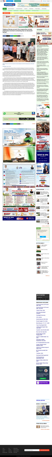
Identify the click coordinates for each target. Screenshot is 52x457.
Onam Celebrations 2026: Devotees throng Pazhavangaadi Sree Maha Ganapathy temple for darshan (42, 90)
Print (22, 36)
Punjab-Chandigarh (11, 8)
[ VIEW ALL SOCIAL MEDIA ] (45, 429)
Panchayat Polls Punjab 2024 (42, 355)
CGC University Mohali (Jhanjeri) (40, 313)
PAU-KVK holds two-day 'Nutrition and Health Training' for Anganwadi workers (42, 86)
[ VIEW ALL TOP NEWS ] (45, 102)
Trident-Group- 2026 (40, 310)
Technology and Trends (35, 10)
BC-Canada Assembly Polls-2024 (42, 351)
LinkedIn (11, 36)
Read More (43, 378)
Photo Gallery (37, 8)
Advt (9, 448)
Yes (38, 233)
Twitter (8, 36)
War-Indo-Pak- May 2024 (41, 331)
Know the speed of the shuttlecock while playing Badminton (45, 267)
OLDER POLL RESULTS (45, 239)
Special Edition (40, 400)
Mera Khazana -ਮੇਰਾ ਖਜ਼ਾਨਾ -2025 (42, 323)
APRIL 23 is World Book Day (45, 258)
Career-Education (16, 10)
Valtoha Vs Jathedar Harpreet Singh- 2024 (42, 348)
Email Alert (4, 10)
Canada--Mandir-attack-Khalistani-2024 (41, 345)
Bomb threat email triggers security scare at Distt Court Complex (43, 83)
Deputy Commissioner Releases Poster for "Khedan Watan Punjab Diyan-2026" (42, 69)
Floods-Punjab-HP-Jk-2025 (41, 321)
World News (31, 8)
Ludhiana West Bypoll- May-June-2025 (42, 327)
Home (5, 8)
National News (15, 448)
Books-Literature (28, 10)
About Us (4, 449)
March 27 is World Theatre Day (44, 263)
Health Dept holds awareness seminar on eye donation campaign (43, 93)
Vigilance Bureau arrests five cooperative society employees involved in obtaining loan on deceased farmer (17, 31)
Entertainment (22, 10)
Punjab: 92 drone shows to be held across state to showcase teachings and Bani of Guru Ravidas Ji (43, 62)
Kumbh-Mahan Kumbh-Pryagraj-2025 (41, 334)
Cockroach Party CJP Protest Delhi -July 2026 (42, 308)
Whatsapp (15, 36)
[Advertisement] (19, 103)
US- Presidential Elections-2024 (42, 342)
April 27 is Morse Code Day (45, 254)
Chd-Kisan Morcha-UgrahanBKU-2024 (40, 358)
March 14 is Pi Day (44, 249)
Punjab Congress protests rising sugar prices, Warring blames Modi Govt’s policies (20, 13)
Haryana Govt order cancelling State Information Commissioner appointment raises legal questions (43, 80)
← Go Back (33, 35)
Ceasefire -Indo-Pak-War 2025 (42, 329)
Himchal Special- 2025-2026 (42, 319)
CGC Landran (39, 317)
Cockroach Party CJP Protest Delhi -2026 (42, 305)
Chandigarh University (40, 315)
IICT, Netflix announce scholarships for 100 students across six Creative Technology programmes (43, 99)
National (25, 8)
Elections (9, 449)
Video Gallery (44, 8)
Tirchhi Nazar (10, 10)
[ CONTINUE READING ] (45, 420)
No (38, 234)
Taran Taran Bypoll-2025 (41, 325)
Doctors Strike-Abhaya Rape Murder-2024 (42, 364)
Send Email (18, 36)
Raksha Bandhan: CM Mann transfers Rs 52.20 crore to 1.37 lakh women (43, 66)
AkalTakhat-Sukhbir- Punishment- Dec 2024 (41, 340)
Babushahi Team (5, 452)
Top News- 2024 (39, 353)
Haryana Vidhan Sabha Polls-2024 (42, 361)
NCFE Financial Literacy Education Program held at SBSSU (42, 77)
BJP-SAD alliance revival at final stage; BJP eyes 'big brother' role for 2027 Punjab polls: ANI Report (42, 96)
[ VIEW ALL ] (47, 275)
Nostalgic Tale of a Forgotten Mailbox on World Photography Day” (44, 272)
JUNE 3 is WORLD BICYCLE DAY (44, 245)
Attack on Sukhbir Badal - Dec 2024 (42, 337)
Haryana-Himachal (19, 8)
